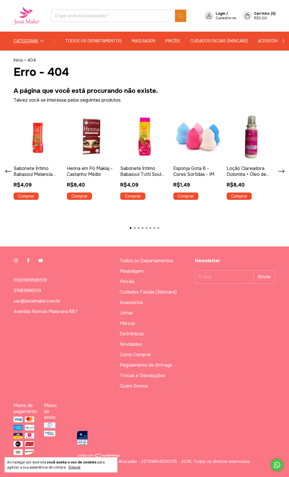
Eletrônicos (132, 334)
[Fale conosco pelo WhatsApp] (277, 465)
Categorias (26, 40)
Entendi (74, 467)
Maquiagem (143, 40)
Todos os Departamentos (93, 40)
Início (18, 60)
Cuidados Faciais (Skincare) (219, 40)
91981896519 (27, 291)
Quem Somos (134, 386)
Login (220, 13)
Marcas (127, 323)
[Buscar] (180, 16)
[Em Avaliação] (176, 438)
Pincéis (172, 40)
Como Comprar (135, 355)
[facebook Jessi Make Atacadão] (28, 261)
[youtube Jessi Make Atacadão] (40, 261)
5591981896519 (30, 280)
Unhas (126, 313)
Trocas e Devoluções (142, 375)
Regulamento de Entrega (146, 365)
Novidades (131, 344)
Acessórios (270, 40)
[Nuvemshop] (99, 456)
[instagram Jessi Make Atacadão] (16, 261)
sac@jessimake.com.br (37, 301)
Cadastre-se (226, 18)
